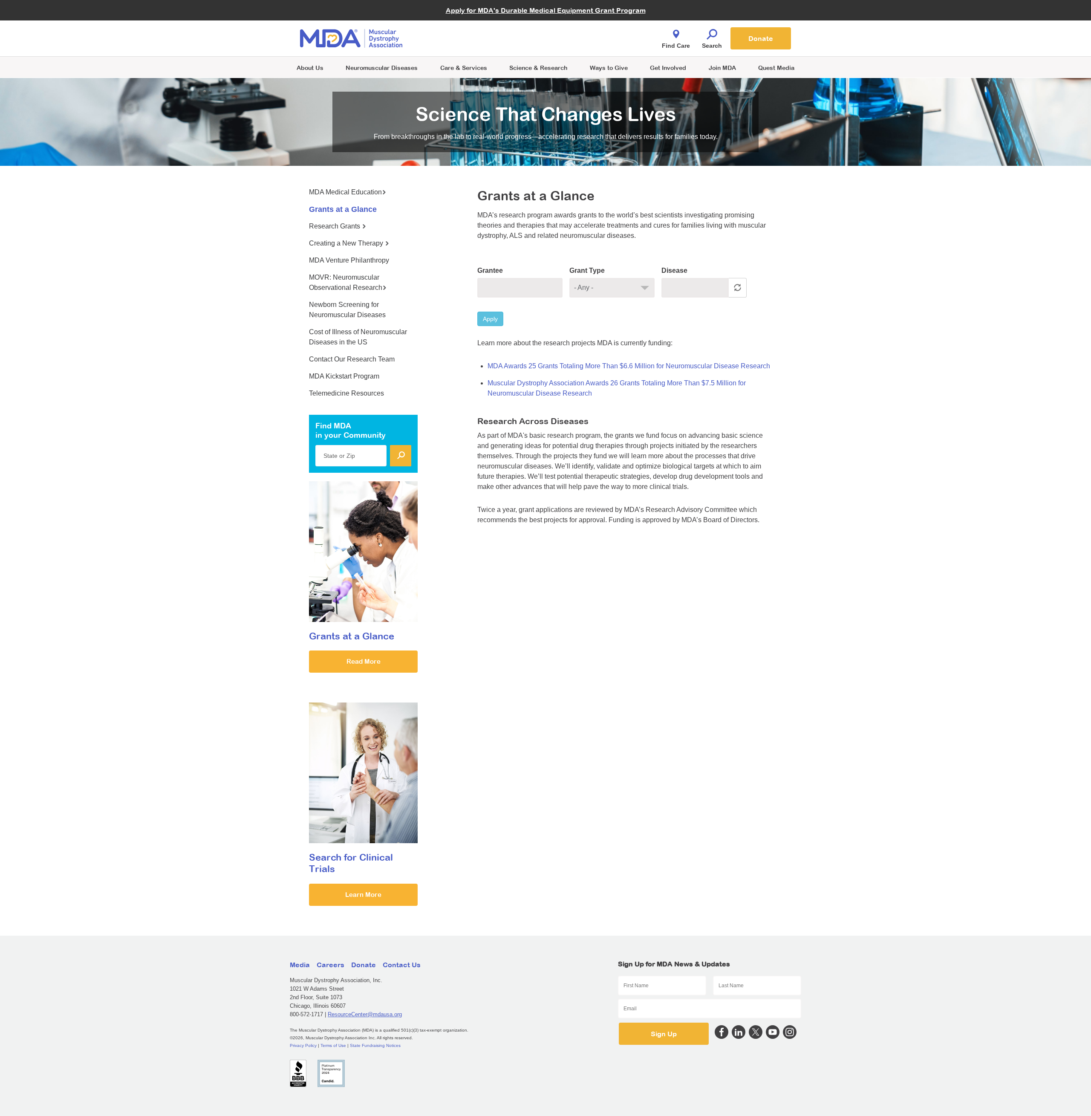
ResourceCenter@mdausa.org (365, 1014)
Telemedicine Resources (346, 393)
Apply (490, 318)
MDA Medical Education (345, 192)
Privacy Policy (303, 1045)
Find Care (676, 45)
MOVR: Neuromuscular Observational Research (345, 282)
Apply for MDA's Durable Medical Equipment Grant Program (546, 10)
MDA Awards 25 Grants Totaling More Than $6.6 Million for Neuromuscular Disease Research (629, 366)
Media (300, 965)
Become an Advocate (464, 21)
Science (538, 67)
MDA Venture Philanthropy (587, 28)
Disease (674, 270)
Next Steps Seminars (464, 39)
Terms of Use (333, 1045)
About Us (310, 67)
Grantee (490, 270)
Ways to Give (609, 67)
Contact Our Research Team (352, 359)
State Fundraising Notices (375, 1045)
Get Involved (668, 67)
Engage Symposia (460, 24)
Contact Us (402, 965)
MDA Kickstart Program (584, 43)
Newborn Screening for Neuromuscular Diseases (347, 309)
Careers (330, 965)
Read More (363, 661)
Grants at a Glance (343, 209)
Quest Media (776, 67)
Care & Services (463, 67)
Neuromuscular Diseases (382, 67)
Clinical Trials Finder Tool (469, 28)
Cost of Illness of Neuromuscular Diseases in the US (358, 337)
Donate (760, 38)
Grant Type (587, 270)
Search (712, 45)
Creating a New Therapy (347, 243)
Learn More (363, 894)
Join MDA (722, 67)
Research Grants (335, 226)
